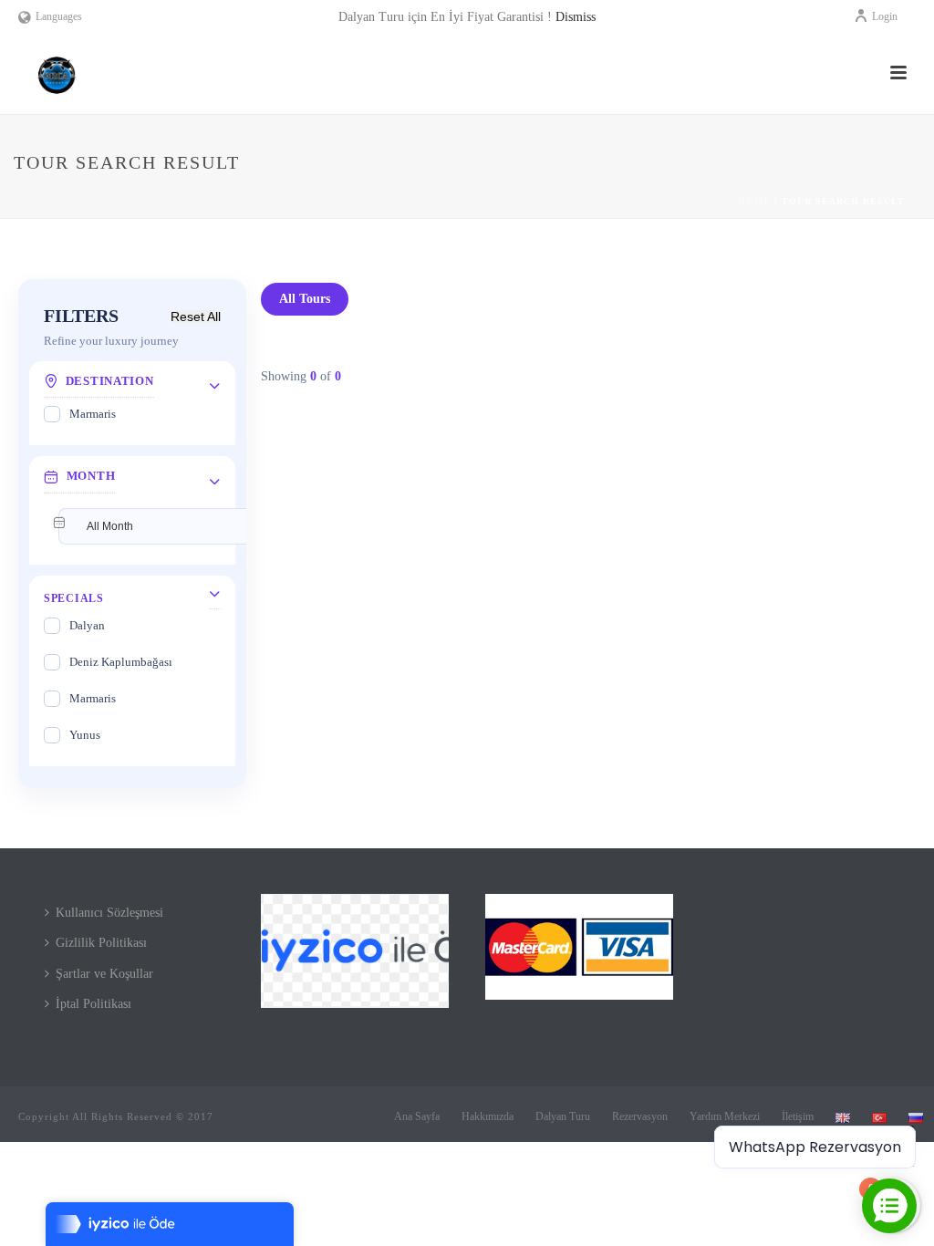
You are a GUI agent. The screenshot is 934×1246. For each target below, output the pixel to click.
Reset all (196, 316)
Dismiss (575, 17)
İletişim (798, 1116)
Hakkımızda (488, 1116)
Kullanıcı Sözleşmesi (109, 912)
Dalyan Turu (562, 1116)
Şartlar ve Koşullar (104, 974)
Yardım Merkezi (725, 1116)
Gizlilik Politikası (101, 943)
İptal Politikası (93, 1004)
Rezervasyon (640, 1116)
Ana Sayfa (417, 1116)
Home (754, 201)
